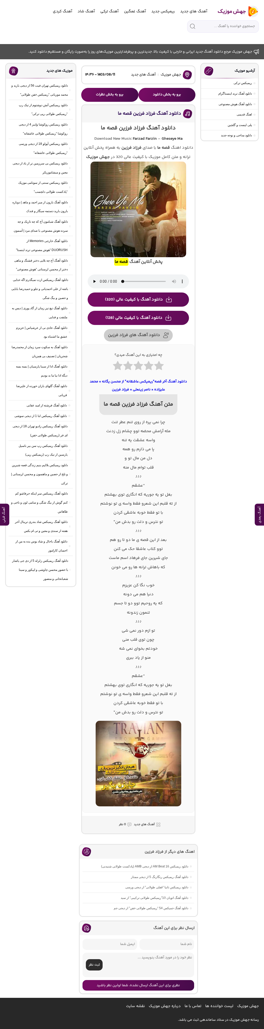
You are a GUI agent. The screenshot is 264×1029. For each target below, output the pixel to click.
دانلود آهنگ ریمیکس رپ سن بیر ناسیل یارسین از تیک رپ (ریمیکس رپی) (43, 450)
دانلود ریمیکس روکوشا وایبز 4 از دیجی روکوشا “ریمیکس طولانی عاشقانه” (43, 129)
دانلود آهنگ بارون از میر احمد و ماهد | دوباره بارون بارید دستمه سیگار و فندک (40, 206)
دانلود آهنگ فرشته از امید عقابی (47, 405)
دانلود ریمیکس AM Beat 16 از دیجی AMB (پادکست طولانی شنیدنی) (144, 866)
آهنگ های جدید (193, 11)
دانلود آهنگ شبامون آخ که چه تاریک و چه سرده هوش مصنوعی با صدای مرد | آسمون (41, 226)
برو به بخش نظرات (109, 94)
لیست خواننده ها (219, 1006)
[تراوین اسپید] (138, 809)
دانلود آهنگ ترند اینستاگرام (235, 93)
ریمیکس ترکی (243, 83)
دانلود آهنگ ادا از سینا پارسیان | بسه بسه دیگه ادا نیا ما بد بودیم (41, 371)
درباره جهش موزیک (165, 1006)
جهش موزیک (171, 75)
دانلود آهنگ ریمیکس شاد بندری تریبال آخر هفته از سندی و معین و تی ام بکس (41, 526)
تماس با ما (193, 1006)
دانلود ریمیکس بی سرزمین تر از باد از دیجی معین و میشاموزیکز (40, 168)
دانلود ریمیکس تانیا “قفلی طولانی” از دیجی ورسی (156, 887)
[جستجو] (192, 26)
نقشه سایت (135, 1006)
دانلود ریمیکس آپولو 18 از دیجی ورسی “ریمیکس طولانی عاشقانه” (43, 148)
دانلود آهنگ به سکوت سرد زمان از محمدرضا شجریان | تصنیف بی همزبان (40, 351)
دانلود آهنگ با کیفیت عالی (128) (133, 318)
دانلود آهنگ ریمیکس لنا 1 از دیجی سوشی (40, 416)
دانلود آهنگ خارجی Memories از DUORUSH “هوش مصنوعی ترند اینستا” (42, 245)
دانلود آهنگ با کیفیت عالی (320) (134, 299)
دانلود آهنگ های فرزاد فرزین (134, 335)
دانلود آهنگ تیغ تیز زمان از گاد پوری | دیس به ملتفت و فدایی (39, 312)
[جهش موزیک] (234, 11)
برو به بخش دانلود (167, 94)
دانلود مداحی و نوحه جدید (236, 135)
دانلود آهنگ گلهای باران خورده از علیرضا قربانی (41, 390)
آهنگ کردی (62, 11)
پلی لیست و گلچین (240, 125)
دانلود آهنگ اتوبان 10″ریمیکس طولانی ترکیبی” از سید (154, 898)
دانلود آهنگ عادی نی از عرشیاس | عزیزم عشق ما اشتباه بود (41, 332)
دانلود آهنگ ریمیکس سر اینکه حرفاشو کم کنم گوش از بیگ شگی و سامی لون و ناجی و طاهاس (39, 502)
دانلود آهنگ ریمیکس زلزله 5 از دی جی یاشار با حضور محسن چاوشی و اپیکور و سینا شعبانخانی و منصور (40, 570)
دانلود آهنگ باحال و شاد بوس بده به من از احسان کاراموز (41, 546)
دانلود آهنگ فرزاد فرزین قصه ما (149, 113)
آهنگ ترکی (109, 11)
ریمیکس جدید (163, 11)
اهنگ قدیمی (244, 114)
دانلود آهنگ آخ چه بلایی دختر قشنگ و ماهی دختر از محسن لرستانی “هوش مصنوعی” (41, 265)
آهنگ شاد (86, 11)
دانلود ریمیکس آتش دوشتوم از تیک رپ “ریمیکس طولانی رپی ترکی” (43, 109)
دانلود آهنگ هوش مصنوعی (235, 104)
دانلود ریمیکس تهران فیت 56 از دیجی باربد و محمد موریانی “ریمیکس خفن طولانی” (39, 90)
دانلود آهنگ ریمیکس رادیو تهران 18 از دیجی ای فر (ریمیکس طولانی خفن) (40, 430)
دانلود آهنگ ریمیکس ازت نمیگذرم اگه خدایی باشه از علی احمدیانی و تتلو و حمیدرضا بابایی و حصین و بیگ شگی (39, 289)
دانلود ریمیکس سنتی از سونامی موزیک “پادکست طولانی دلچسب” (43, 187)
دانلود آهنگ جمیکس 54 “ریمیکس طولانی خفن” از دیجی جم (151, 908)
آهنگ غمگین (135, 11)
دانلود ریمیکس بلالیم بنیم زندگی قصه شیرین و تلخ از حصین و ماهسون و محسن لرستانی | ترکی (39, 474)
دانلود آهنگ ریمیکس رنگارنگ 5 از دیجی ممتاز (159, 877)
